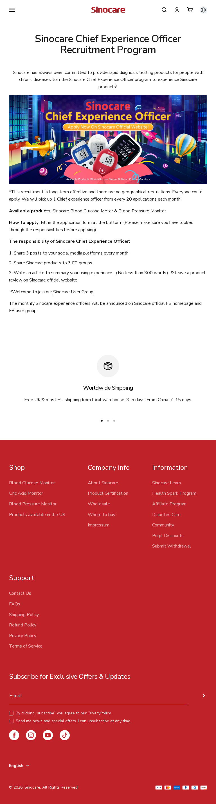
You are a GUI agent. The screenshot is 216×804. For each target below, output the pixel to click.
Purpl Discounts (168, 536)
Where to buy (101, 515)
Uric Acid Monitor (26, 493)
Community (163, 525)
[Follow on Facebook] (14, 735)
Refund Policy (22, 625)
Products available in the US (37, 515)
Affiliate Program (169, 504)
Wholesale (99, 504)
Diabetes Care (166, 515)
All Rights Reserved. (60, 787)
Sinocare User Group (73, 292)
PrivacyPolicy (99, 713)
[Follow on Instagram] (31, 735)
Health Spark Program (174, 493)
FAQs (14, 604)
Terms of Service (25, 646)
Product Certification (108, 493)
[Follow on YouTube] (48, 735)
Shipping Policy (24, 615)
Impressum (98, 525)
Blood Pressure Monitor (33, 504)
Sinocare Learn (166, 483)
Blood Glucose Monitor (32, 483)
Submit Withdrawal (171, 546)
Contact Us (20, 593)
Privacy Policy (22, 636)
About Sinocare (103, 483)
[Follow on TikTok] (65, 735)
